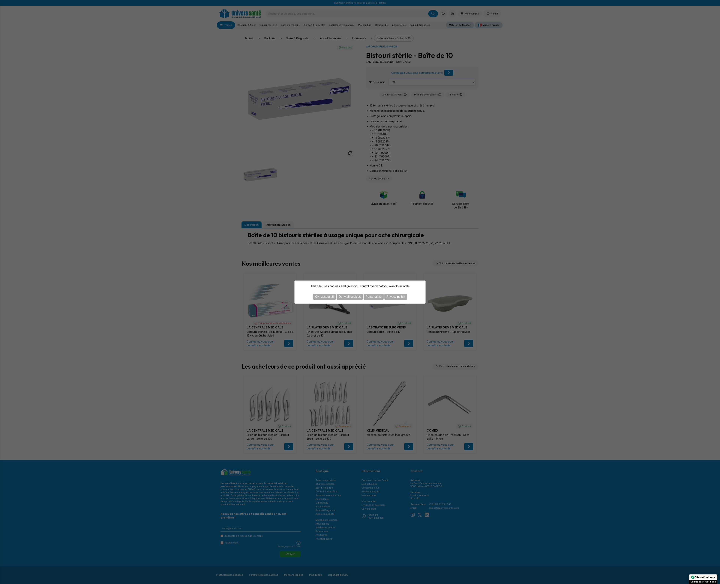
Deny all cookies (350, 296)
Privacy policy (395, 296)
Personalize (374, 296)
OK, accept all (324, 296)
